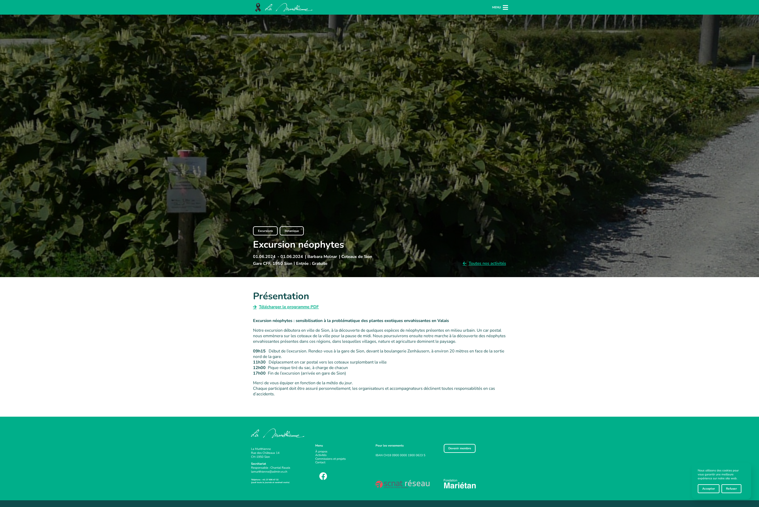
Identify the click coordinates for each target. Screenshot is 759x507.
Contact (320, 462)
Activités (321, 455)
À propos (321, 451)
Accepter (708, 489)
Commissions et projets (330, 459)
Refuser (731, 489)
